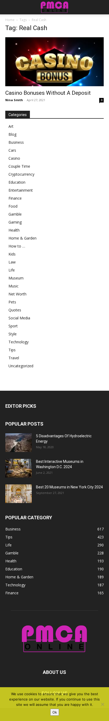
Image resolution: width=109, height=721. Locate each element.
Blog (12, 134)
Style (12, 333)
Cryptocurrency (21, 174)
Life (11, 270)
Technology (18, 341)
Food (12, 206)
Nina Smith (14, 100)
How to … (16, 246)
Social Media (19, 317)
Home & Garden (22, 238)
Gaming (15, 222)
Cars (12, 150)
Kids (12, 254)
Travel (13, 357)
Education (16, 182)
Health (14, 230)
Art (10, 126)
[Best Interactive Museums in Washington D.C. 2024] (18, 468)
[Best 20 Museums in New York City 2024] (18, 493)
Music (13, 286)
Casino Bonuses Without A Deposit (48, 93)
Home (10, 20)
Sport (13, 325)
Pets (12, 301)
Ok (54, 712)
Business (16, 142)
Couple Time (19, 166)
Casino (14, 158)
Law (12, 262)
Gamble (15, 214)
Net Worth (17, 293)
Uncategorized (20, 365)
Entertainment (20, 190)
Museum (16, 278)
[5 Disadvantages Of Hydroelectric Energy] (18, 442)
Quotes (14, 309)
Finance (15, 198)
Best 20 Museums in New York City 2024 (69, 487)
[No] (102, 704)
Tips (12, 349)
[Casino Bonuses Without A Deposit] (54, 61)
